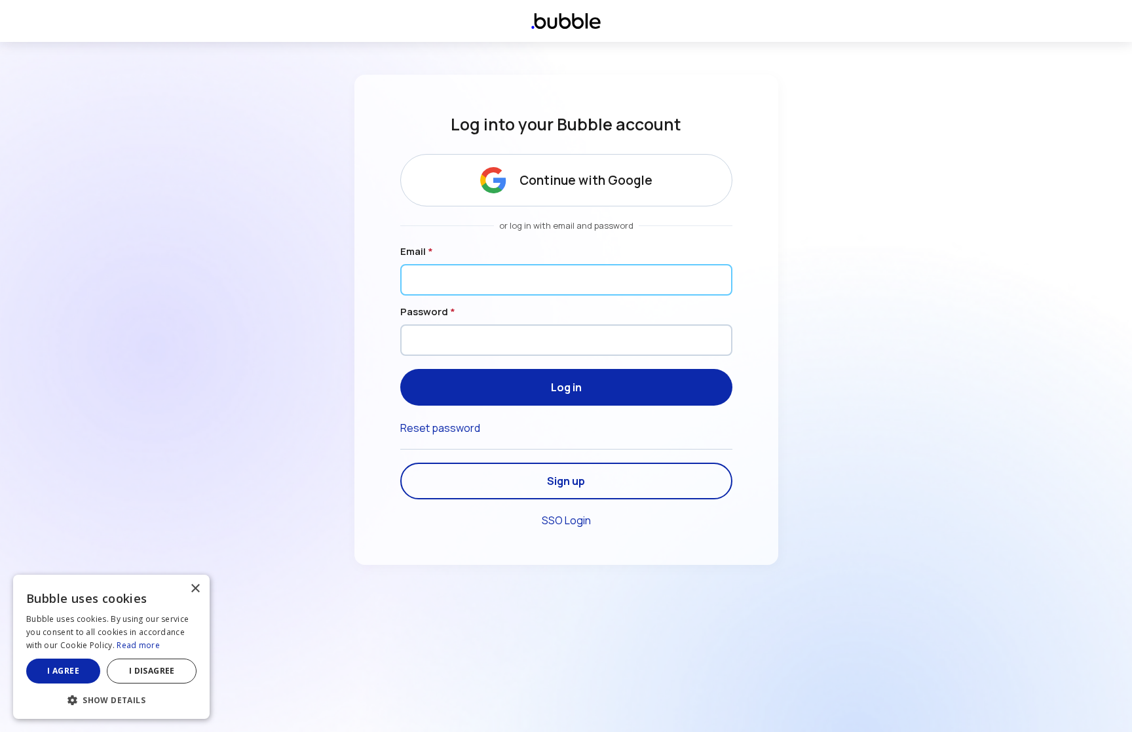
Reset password (440, 428)
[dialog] (111, 647)
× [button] (195, 589)
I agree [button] (63, 670)
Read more (138, 645)
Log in (566, 387)
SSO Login (566, 520)
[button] (111, 699)
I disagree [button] (152, 670)
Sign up (566, 481)
